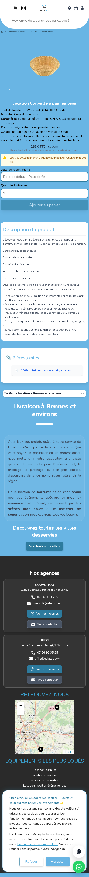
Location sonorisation (44, 780)
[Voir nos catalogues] (79, 851)
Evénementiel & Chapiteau (17, 32)
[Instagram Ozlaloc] (23, 8)
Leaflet (68, 752)
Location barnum (44, 770)
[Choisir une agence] (69, 8)
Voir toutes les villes (44, 546)
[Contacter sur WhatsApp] (79, 867)
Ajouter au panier (44, 205)
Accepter (58, 861)
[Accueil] (2, 32)
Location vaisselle (47, 32)
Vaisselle (33, 32)
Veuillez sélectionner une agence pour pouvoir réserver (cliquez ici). (48, 159)
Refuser (31, 861)
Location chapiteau (45, 775)
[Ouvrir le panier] (15, 8)
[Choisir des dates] (76, 8)
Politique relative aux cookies (37, 844)
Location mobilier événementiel (44, 786)
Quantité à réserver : (15, 185)
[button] (55, 705)
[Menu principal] (7, 8)
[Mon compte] (82, 8)
